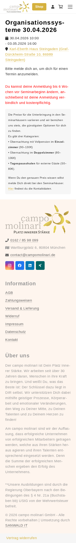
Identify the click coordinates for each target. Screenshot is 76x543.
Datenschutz (15, 332)
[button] (70, 6)
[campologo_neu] (16, 7)
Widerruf (12, 316)
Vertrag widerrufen (21, 538)
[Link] (53, 7)
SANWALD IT (16, 525)
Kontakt (11, 340)
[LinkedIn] (30, 265)
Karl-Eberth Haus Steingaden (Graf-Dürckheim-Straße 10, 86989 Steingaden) (37, 54)
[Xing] (40, 265)
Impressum (14, 324)
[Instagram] (9, 265)
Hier (11, 188)
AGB (9, 293)
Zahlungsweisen (18, 300)
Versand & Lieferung (22, 308)
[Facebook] (19, 265)
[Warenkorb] (61, 7)
